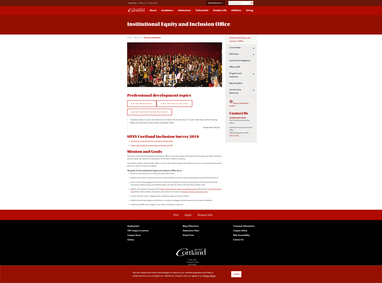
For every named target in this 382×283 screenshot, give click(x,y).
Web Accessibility (241, 235)
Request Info (205, 214)
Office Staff (234, 67)
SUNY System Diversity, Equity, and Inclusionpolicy (178, 189)
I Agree (236, 274)
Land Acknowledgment (239, 60)
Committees (235, 47)
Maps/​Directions (191, 226)
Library (130, 239)
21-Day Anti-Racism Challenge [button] (174, 104)
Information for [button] (214, 3)
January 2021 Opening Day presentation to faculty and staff (151, 145)
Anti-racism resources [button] (141, 104)
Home (129, 38)
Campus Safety (240, 230)
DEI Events (234, 54)
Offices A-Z (142, 3)
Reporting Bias (235, 83)
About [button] (152, 10)
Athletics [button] (236, 10)
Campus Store (134, 235)
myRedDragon (132, 3)
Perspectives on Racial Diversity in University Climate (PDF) (152, 141)
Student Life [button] (220, 10)
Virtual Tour (188, 235)
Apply (188, 214)
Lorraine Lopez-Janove (237, 118)
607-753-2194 (234, 135)
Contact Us (238, 239)
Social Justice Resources (235, 91)
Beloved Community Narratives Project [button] (149, 112)
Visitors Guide (152, 3)
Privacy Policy (209, 275)
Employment (133, 226)
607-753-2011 (192, 264)
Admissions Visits (191, 230)
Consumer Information (244, 226)
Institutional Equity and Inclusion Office (239, 39)
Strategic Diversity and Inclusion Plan (194, 192)
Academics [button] (167, 10)
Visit (175, 214)
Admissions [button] (184, 10)
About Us (137, 38)
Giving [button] (249, 10)
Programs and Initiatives (235, 75)
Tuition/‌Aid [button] (201, 10)
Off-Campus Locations (138, 230)
